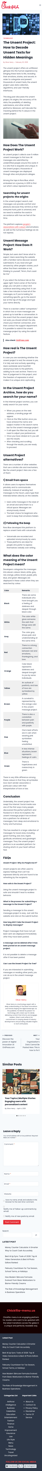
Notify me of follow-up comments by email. (20, 1210)
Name (7, 1174)
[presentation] (21, 1081)
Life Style (11, 1439)
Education (10, 1414)
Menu (10, 1443)
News (10, 1446)
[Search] (36, 1235)
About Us (29, 1401)
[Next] (36, 1091)
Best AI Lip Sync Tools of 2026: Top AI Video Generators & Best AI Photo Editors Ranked (21, 1259)
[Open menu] (40, 5)
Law (11, 1436)
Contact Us (31, 1405)
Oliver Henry (9, 62)
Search (5, 1231)
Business (11, 1408)
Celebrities (10, 1411)
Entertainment (10, 1417)
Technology (8, 38)
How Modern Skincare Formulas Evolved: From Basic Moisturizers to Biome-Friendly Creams (20, 1280)
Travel (11, 1452)
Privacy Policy (32, 1408)
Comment (9, 1144)
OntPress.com (22, 340)
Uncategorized (10, 1455)
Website (7, 1194)
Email (7, 1184)
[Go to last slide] (5, 1091)
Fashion (10, 1420)
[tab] (16, 1115)
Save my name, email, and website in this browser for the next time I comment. (21, 1201)
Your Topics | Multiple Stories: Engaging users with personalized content (20, 1101)
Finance (10, 1424)
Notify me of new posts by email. (19, 1216)
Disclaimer (30, 1411)
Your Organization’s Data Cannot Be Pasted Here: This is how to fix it (31, 1042)
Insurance (10, 1433)
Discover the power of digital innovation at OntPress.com (9, 1041)
